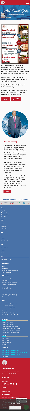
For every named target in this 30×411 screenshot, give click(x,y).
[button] (5, 99)
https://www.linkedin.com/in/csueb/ (10, 350)
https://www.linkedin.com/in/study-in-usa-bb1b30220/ (14, 352)
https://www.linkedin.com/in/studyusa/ (11, 354)
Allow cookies (15, 407)
